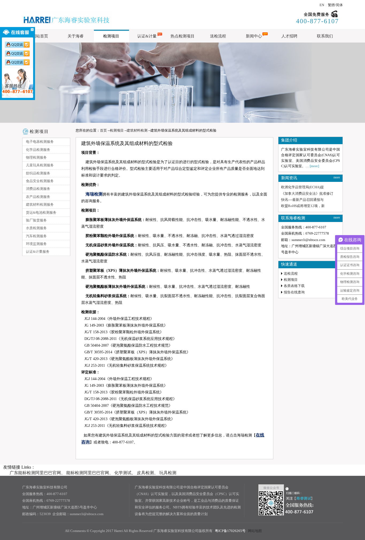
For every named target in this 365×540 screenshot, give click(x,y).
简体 (339, 5)
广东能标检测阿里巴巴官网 (35, 472)
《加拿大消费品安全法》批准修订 (307, 194)
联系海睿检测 (293, 218)
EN (322, 5)
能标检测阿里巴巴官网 (87, 472)
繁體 (331, 5)
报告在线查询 (294, 292)
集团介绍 (289, 140)
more (336, 177)
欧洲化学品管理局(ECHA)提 (302, 187)
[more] (314, 166)
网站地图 (255, 531)
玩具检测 (167, 472)
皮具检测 (145, 472)
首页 (103, 130)
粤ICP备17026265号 (230, 531)
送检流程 (291, 273)
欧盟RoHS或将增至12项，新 (303, 206)
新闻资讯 (289, 178)
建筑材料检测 (137, 130)
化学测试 (122, 472)
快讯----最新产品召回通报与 (302, 200)
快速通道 (289, 264)
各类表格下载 (294, 286)
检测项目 (39, 131)
